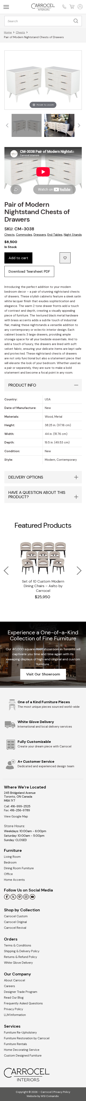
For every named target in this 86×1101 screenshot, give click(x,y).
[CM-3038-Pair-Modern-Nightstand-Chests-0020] (59, 125)
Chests (20, 32)
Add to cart (18, 258)
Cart (71, 6)
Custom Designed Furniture (23, 1056)
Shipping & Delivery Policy (21, 951)
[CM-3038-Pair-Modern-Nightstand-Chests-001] (27, 125)
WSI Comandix (50, 1096)
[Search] (77, 21)
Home (8, 32)
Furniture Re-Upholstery (20, 1033)
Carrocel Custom (16, 916)
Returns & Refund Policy (20, 957)
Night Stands (73, 235)
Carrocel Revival (15, 928)
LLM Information (15, 1015)
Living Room (12, 857)
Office (8, 874)
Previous (4, 568)
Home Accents (14, 880)
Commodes (24, 235)
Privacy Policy (13, 1009)
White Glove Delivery (18, 963)
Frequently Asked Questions (23, 1003)
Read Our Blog (14, 998)
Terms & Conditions (17, 945)
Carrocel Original (15, 922)
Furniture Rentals (15, 1044)
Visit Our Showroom (43, 674)
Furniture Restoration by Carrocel (26, 1038)
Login (79, 6)
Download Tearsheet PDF (29, 271)
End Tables (54, 235)
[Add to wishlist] (65, 257)
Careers (9, 986)
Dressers (40, 235)
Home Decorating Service (21, 1050)
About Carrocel (14, 980)
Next (76, 568)
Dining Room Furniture (19, 868)
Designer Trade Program (20, 992)
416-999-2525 (20, 806)
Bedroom (10, 862)
